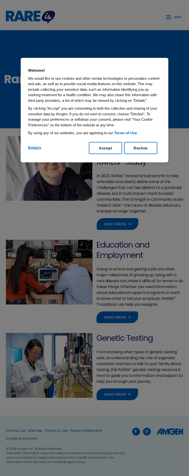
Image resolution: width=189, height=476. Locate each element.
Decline (141, 148)
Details (34, 147)
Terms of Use (125, 133)
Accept (105, 148)
